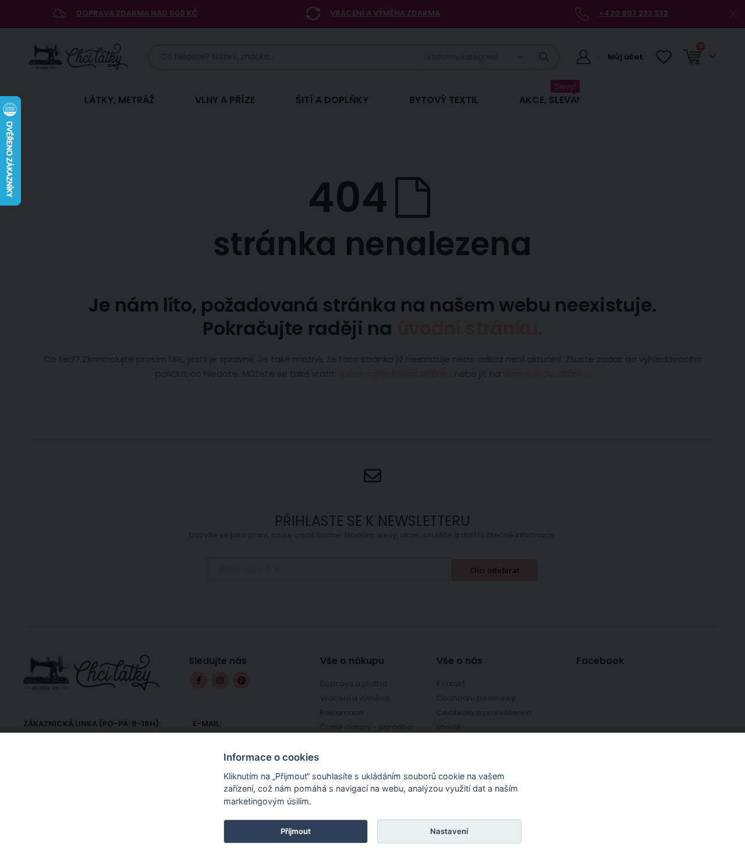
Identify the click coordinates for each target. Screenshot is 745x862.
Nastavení (449, 831)
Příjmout (296, 831)
